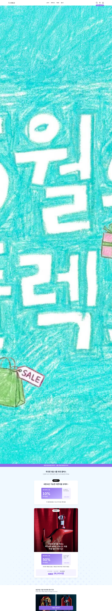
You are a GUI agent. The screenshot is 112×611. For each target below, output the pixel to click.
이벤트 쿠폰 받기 (56, 607)
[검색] (96, 2)
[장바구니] (102, 2)
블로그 (62, 2)
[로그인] (99, 2)
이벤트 (57, 2)
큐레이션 (53, 2)
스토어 (47, 2)
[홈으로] (12, 2)
